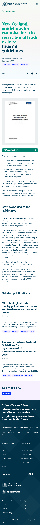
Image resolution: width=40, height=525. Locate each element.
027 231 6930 (26, 462)
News (4, 451)
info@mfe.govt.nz (27, 454)
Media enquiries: (27, 458)
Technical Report (17, 375)
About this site (7, 501)
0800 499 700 (26, 451)
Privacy (4, 509)
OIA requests (25, 505)
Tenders (23, 509)
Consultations (7, 454)
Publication (6, 64)
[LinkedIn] (37, 73)
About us (5, 462)
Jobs (4, 466)
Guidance (15, 64)
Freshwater (24, 64)
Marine (32, 331)
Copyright (23, 501)
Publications (6, 458)
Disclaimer (6, 505)
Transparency (7, 512)
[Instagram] (32, 73)
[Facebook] (27, 73)
